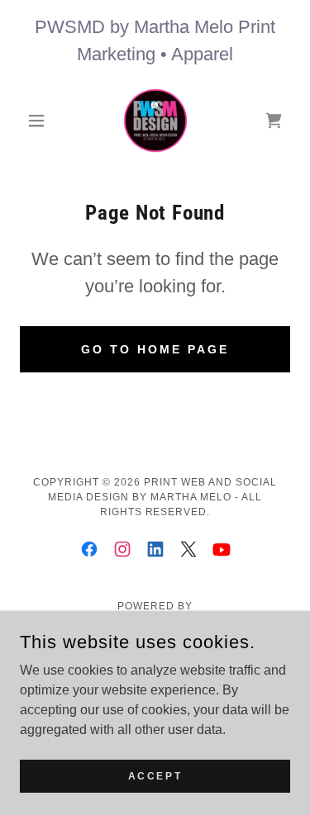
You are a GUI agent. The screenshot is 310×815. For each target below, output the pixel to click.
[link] (155, 121)
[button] (40, 120)
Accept (155, 775)
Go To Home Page (155, 349)
